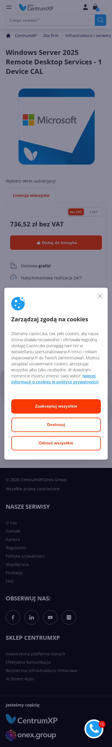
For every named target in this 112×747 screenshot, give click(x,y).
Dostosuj (56, 424)
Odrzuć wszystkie (56, 443)
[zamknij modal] (100, 296)
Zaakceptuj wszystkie (56, 406)
